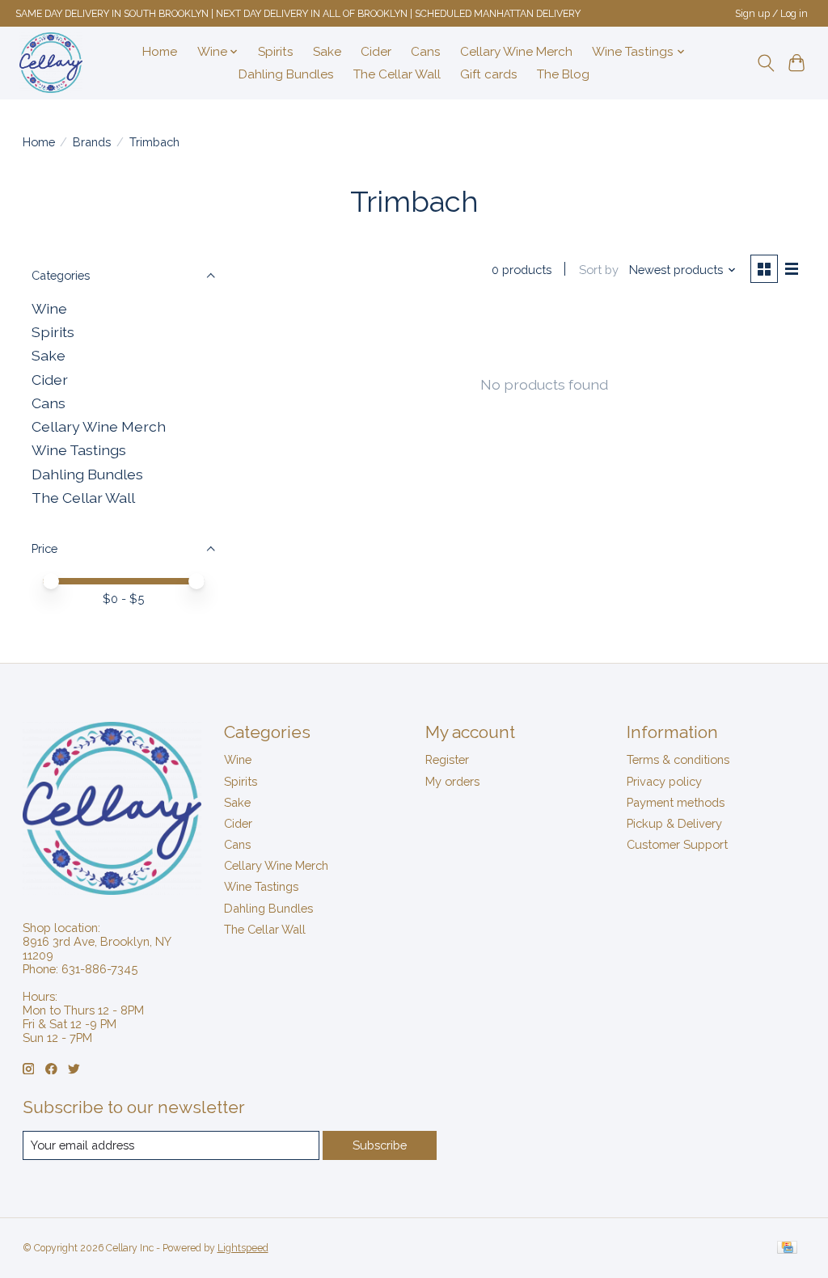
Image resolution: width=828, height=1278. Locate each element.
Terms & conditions (678, 759)
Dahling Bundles (286, 74)
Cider (376, 51)
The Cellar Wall (397, 74)
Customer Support (677, 844)
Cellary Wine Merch (516, 51)
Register (447, 759)
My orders (452, 781)
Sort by (599, 269)
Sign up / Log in (771, 13)
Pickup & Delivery (674, 823)
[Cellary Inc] (50, 62)
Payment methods (675, 802)
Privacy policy (664, 781)
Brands (92, 142)
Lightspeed (243, 1248)
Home (159, 51)
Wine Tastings (79, 449)
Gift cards (489, 74)
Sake (327, 51)
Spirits (276, 51)
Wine (49, 308)
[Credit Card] (787, 1248)
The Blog (563, 74)
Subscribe (380, 1145)
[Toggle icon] (765, 63)
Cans (426, 51)
